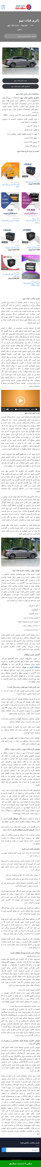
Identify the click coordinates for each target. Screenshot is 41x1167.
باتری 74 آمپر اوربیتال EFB (10, 220)
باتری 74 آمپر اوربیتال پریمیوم (33, 221)
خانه (31, 25)
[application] (20, 401)
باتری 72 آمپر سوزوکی (32, 182)
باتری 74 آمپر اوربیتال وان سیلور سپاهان (31, 284)
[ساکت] (7, 409)
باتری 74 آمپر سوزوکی (11, 247)
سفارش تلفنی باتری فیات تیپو (20, 86)
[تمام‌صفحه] (4, 409)
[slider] (22, 409)
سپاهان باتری (34, 667)
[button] (38, 7)
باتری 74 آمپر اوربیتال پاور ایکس (10, 185)
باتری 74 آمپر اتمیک (33, 247)
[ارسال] (4, 1150)
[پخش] (36, 409)
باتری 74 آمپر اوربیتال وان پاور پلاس (11, 275)
